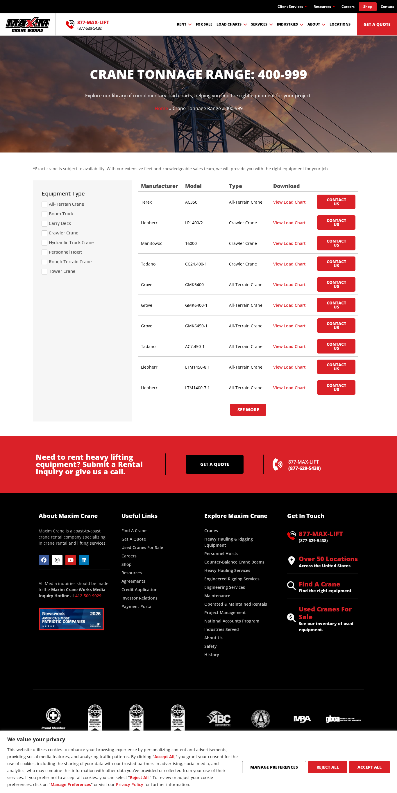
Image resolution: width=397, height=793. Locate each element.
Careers (348, 6)
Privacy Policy (129, 784)
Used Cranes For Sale (325, 612)
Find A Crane (319, 584)
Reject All (327, 767)
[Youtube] (70, 560)
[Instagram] (57, 560)
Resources (322, 6)
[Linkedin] (84, 560)
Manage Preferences (274, 767)
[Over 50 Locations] (291, 560)
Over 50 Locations (328, 558)
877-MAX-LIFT (93, 22)
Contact (387, 6)
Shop (367, 6)
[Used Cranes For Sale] (291, 617)
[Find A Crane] (291, 585)
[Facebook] (44, 560)
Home (161, 108)
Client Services (290, 6)
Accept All (369, 767)
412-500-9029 (88, 595)
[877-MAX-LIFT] (70, 24)
